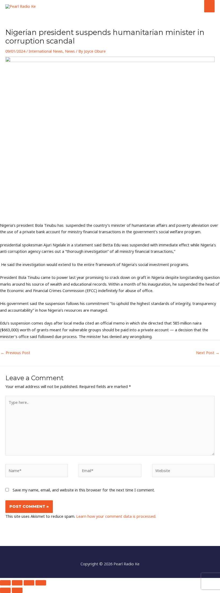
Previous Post (15, 352)
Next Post (207, 352)
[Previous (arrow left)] (5, 590)
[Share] (29, 582)
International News (46, 51)
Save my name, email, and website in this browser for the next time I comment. (84, 490)
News (70, 51)
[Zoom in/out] (5, 582)
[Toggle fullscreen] (17, 582)
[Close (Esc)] (40, 582)
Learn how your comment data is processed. (116, 516)
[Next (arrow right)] (17, 590)
